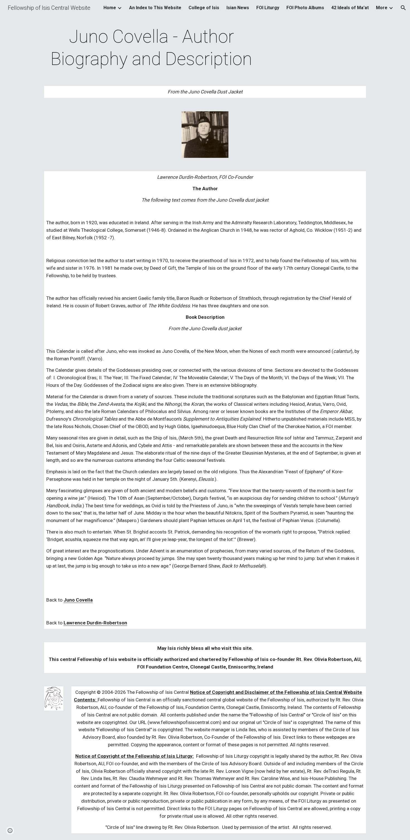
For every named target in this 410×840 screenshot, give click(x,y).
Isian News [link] (237, 7)
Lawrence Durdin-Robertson (95, 623)
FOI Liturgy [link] (267, 7)
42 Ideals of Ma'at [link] (350, 7)
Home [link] (109, 7)
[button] (403, 8)
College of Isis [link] (204, 7)
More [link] (381, 7)
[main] (151, 48)
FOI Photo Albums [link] (305, 7)
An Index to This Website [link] (155, 7)
